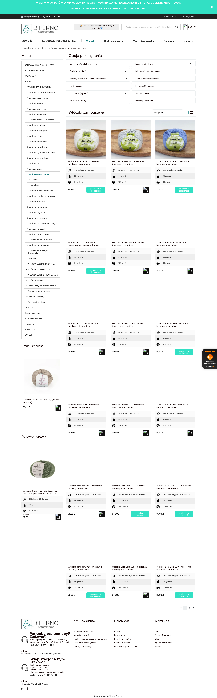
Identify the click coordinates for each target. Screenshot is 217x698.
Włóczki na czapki (37, 229)
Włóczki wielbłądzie (38, 130)
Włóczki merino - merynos (41, 119)
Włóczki (28, 81)
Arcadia (34, 179)
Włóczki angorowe (37, 108)
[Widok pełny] (191, 113)
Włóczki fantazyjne (38, 207)
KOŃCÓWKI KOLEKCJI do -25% (39, 65)
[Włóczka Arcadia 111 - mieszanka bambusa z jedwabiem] (175, 220)
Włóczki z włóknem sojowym (42, 196)
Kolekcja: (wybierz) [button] (78, 71)
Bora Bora (35, 185)
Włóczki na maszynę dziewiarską (37, 251)
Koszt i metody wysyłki (85, 642)
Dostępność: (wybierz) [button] (145, 86)
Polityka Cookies (122, 642)
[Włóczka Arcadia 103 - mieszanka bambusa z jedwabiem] (131, 139)
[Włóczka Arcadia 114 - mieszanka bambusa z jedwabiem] (131, 301)
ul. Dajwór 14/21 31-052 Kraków (34, 684)
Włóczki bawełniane (38, 147)
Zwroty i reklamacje (83, 646)
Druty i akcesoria (33, 313)
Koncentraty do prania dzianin (41, 285)
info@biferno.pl (32, 16)
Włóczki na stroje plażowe (41, 239)
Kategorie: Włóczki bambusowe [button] (83, 64)
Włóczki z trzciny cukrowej (41, 190)
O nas (158, 631)
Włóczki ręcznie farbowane (42, 152)
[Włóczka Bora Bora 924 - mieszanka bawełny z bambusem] (175, 463)
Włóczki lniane (36, 168)
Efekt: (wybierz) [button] (76, 86)
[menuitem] (29, 41)
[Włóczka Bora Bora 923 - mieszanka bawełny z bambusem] (131, 463)
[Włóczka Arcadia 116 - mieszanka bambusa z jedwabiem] (175, 301)
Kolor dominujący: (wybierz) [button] (147, 71)
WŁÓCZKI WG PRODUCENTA (41, 264)
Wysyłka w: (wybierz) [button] (79, 93)
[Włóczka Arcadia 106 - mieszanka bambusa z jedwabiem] (175, 139)
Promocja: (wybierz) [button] (144, 101)
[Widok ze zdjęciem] (187, 113)
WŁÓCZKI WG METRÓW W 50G (42, 275)
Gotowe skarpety (35, 296)
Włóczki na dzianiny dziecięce (43, 223)
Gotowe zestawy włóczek (39, 291)
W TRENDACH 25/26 (34, 70)
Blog (157, 639)
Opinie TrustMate (163, 635)
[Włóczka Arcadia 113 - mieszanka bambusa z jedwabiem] (86, 301)
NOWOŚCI (30, 329)
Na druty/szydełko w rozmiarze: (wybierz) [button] (88, 78)
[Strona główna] (39, 29)
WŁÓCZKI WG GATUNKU (39, 87)
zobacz (177, 3)
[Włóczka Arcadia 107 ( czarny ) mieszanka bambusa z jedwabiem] (86, 220)
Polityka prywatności (124, 639)
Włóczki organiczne (38, 212)
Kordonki (33, 258)
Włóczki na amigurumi (39, 234)
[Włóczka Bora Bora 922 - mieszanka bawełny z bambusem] (86, 463)
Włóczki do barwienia (39, 245)
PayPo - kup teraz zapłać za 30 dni (90, 639)
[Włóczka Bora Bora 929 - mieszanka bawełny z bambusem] (175, 544)
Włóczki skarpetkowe (39, 158)
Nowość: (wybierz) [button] (78, 101)
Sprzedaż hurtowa (163, 642)
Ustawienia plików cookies (126, 646)
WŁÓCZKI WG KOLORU (38, 280)
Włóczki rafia (35, 163)
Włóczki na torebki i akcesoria (43, 92)
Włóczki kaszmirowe (38, 98)
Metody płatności (82, 635)
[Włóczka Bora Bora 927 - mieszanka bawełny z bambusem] (86, 544)
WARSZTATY (30, 76)
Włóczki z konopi (37, 201)
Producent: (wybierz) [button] (144, 64)
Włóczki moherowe (38, 141)
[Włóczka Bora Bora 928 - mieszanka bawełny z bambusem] (131, 544)
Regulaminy (119, 635)
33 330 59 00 (53, 16)
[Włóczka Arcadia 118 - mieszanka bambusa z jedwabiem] (86, 382)
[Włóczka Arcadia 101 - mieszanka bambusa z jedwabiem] (86, 139)
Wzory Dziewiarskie (34, 318)
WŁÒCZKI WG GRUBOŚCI (39, 269)
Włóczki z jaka (35, 136)
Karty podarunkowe (36, 302)
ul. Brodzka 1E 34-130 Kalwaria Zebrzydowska (41, 653)
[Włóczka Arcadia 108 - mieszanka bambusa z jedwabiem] (131, 220)
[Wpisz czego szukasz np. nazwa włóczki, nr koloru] (177, 27)
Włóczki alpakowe (37, 114)
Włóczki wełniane (37, 125)
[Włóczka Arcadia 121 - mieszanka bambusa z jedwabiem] (175, 382)
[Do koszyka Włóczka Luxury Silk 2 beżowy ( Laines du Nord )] (58, 408)
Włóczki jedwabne (37, 103)
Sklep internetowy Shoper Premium (108, 696)
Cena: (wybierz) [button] (142, 93)
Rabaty (117, 631)
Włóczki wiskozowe (38, 218)
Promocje (29, 324)
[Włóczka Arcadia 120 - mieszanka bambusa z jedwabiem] (131, 382)
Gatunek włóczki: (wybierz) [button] (147, 78)
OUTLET (28, 335)
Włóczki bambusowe (39, 174)
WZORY (31, 307)
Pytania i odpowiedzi (83, 631)
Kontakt (158, 646)
